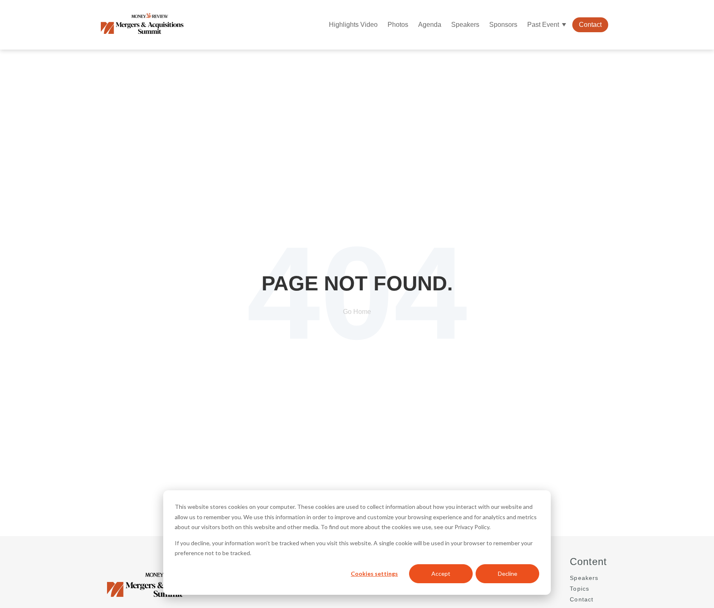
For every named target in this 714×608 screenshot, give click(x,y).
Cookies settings (374, 573)
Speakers (465, 24)
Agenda (429, 24)
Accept (440, 573)
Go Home (357, 311)
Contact (590, 24)
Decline (507, 573)
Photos (398, 24)
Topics (579, 588)
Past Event (543, 24)
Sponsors (503, 24)
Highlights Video (353, 24)
